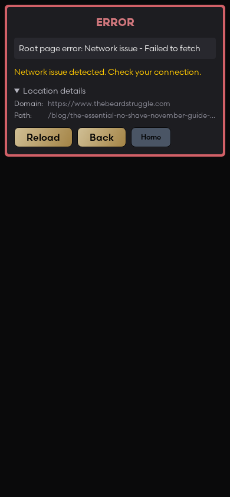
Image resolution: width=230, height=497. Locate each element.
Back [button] (102, 137)
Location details (54, 90)
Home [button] (151, 136)
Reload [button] (43, 137)
